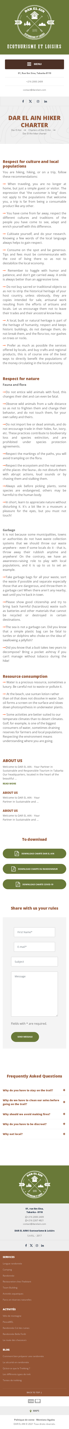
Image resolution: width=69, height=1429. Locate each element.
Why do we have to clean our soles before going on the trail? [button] (31, 1102)
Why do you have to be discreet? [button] (25, 1124)
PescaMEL (8, 1321)
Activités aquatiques (13, 1293)
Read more (9, 783)
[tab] (34, 1090)
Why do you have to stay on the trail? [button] (28, 1090)
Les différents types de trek (17, 1374)
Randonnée (8, 1275)
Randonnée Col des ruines (16, 1328)
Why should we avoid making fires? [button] (26, 1114)
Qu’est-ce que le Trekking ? (16, 1368)
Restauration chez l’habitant (17, 1281)
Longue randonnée (12, 1263)
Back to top (33, 1392)
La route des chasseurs (14, 1340)
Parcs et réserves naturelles (17, 1299)
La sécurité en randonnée (16, 1362)
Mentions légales (45, 1419)
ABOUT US (12, 760)
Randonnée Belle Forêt (14, 1334)
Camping (7, 1269)
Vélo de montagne (12, 1315)
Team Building (10, 1287)
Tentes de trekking (12, 1380)
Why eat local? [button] (13, 1134)
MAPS (35, 1410)
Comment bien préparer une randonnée (23, 1356)
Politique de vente (24, 1419)
